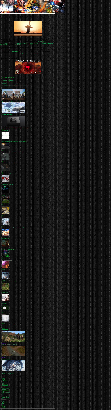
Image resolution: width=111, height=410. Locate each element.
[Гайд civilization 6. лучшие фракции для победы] (5, 246)
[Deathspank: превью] (5, 289)
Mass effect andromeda (5, 390)
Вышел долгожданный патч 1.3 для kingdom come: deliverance (11, 82)
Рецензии (3, 301)
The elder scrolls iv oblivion (5, 400)
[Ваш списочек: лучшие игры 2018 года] (5, 181)
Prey (2, 393)
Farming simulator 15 (5, 384)
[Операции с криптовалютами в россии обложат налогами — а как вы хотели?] (5, 224)
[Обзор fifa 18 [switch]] (5, 203)
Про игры (3, 14)
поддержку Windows (18, 44)
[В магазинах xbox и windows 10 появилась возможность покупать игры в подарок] (5, 149)
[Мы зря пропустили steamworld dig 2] (5, 257)
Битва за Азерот (24, 53)
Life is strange (4, 389)
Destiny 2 (3, 379)
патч (6, 83)
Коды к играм (4, 404)
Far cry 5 (3, 383)
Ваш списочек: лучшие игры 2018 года (7, 184)
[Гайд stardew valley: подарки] (5, 235)
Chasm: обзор (4, 314)
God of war (3, 386)
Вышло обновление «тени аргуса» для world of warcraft (10, 79)
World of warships (4, 402)
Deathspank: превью (5, 292)
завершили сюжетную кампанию (8, 49)
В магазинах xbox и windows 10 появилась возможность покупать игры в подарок (13, 152)
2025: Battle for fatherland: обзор (6, 359)
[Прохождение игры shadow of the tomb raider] (5, 170)
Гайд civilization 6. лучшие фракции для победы (8, 249)
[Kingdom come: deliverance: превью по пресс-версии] (13, 341)
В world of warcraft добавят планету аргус (8, 80)
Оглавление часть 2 (5, 329)
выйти (3, 83)
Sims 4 (3, 398)
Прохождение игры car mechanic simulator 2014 (9, 281)
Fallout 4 (3, 382)
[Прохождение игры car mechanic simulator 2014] (5, 278)
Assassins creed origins (5, 377)
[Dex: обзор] (5, 192)
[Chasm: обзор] (5, 311)
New (2, 139)
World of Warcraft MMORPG (41, 41)
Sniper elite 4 (4, 399)
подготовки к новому (12, 53)
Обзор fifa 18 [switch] (5, 206)
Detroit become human (5, 380)
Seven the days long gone (5, 396)
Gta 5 (3, 387)
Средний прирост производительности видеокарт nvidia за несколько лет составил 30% (14, 141)
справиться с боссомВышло (34, 43)
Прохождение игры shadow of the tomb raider (8, 173)
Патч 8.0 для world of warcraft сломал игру (8, 77)
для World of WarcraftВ (49, 43)
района (50, 49)
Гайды (3, 403)
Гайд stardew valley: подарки (6, 238)
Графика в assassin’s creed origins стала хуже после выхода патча (12, 101)
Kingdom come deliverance (5, 388)
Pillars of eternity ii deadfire (6, 392)
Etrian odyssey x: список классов (7, 114)
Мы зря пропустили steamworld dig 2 (7, 260)
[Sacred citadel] (5, 300)
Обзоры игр (3, 280)
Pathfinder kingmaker (5, 391)
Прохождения (4, 258)
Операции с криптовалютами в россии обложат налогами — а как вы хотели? (13, 227)
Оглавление (3, 328)
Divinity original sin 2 (5, 381)
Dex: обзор (3, 195)
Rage (2, 394)
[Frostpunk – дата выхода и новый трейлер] (13, 370)
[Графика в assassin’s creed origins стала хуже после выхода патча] (13, 99)
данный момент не (36, 53)
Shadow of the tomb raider (5, 397)
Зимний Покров (7, 43)
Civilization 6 (3, 247)
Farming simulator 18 (5, 385)
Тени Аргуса (44, 43)
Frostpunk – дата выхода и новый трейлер (8, 373)
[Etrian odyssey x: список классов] (13, 112)
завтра (5, 83)
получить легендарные (15, 51)
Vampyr (3, 401)
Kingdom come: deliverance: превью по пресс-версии (9, 344)
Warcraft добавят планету (4, 44)
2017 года (30, 44)
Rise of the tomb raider (5, 395)
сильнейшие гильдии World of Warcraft (22, 43)
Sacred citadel (4, 303)
